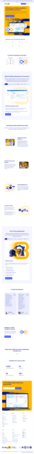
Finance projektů (4, 419)
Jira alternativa (14, 421)
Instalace (3, 433)
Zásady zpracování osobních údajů (6, 441)
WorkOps (3, 426)
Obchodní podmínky (5, 440)
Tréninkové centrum (25, 418)
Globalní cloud (14, 415)
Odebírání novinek (14, 436)
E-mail (4, 386)
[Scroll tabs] (28, 84)
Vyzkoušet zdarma (23, 3)
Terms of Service (29, 452)
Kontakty (13, 432)
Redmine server (14, 418)
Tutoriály (3, 436)
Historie (13, 433)
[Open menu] (29, 4)
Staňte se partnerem (15, 441)
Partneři (13, 437)
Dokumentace (4, 437)
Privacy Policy (24, 452)
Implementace (24, 415)
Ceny (3, 432)
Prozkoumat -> (8, 114)
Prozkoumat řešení (9, 278)
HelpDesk (3, 422)
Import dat (24, 419)
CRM (3, 421)
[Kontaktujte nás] (27, 4)
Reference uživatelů (15, 440)
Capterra (13, 20)
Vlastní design (24, 421)
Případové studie (14, 422)
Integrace (13, 419)
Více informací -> (7, 336)
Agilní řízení (3, 418)
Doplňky (3, 425)
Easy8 (3, 415)
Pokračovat (17, 388)
